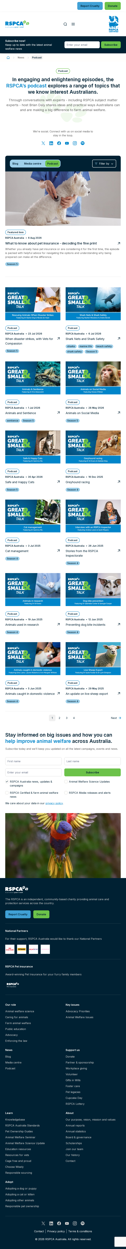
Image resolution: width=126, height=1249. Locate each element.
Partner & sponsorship (80, 1062)
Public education (15, 1029)
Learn (9, 1113)
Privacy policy (56, 1231)
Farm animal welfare (18, 1023)
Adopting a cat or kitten (19, 1194)
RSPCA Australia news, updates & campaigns (31, 783)
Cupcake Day (74, 1098)
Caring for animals (16, 1017)
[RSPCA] (17, 24)
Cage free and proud (18, 1161)
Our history (73, 1155)
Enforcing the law (16, 1040)
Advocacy (11, 1035)
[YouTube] (67, 143)
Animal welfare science (19, 1011)
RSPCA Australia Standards (22, 1125)
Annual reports (75, 1125)
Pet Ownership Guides (19, 1131)
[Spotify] (83, 143)
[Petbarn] (21, 949)
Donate (70, 1056)
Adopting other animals (19, 1200)
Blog (8, 1056)
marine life (86, 346)
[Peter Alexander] (45, 949)
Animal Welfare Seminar (20, 1137)
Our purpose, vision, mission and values (91, 1119)
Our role (10, 1004)
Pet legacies (73, 1092)
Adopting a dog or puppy (21, 1188)
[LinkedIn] (51, 143)
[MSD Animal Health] (33, 949)
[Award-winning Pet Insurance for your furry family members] (13, 984)
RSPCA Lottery (75, 1103)
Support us (73, 1050)
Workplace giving (76, 1068)
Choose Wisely (14, 1166)
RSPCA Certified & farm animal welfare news (34, 794)
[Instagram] (75, 143)
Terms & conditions (80, 1231)
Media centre (13, 1062)
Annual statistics (76, 1131)
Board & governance (78, 1137)
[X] (43, 143)
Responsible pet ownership (22, 1206)
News (21, 57)
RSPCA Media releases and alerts (90, 792)
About (70, 1113)
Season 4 (72, 489)
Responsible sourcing (18, 1172)
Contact (70, 1161)
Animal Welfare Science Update (25, 1143)
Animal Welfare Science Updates (89, 781)
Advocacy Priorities (78, 1011)
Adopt (9, 1182)
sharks (71, 346)
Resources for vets (17, 1155)
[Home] (8, 57)
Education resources (18, 1149)
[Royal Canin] (9, 949)
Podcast (10, 1068)
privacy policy (54, 803)
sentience (12, 420)
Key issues (72, 1004)
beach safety (104, 346)
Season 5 (12, 264)
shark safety (74, 351)
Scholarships (74, 1143)
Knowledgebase (15, 1119)
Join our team (74, 1149)
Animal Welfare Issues (79, 1017)
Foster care (73, 1086)
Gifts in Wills (73, 1080)
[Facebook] (59, 143)
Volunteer (72, 1074)
